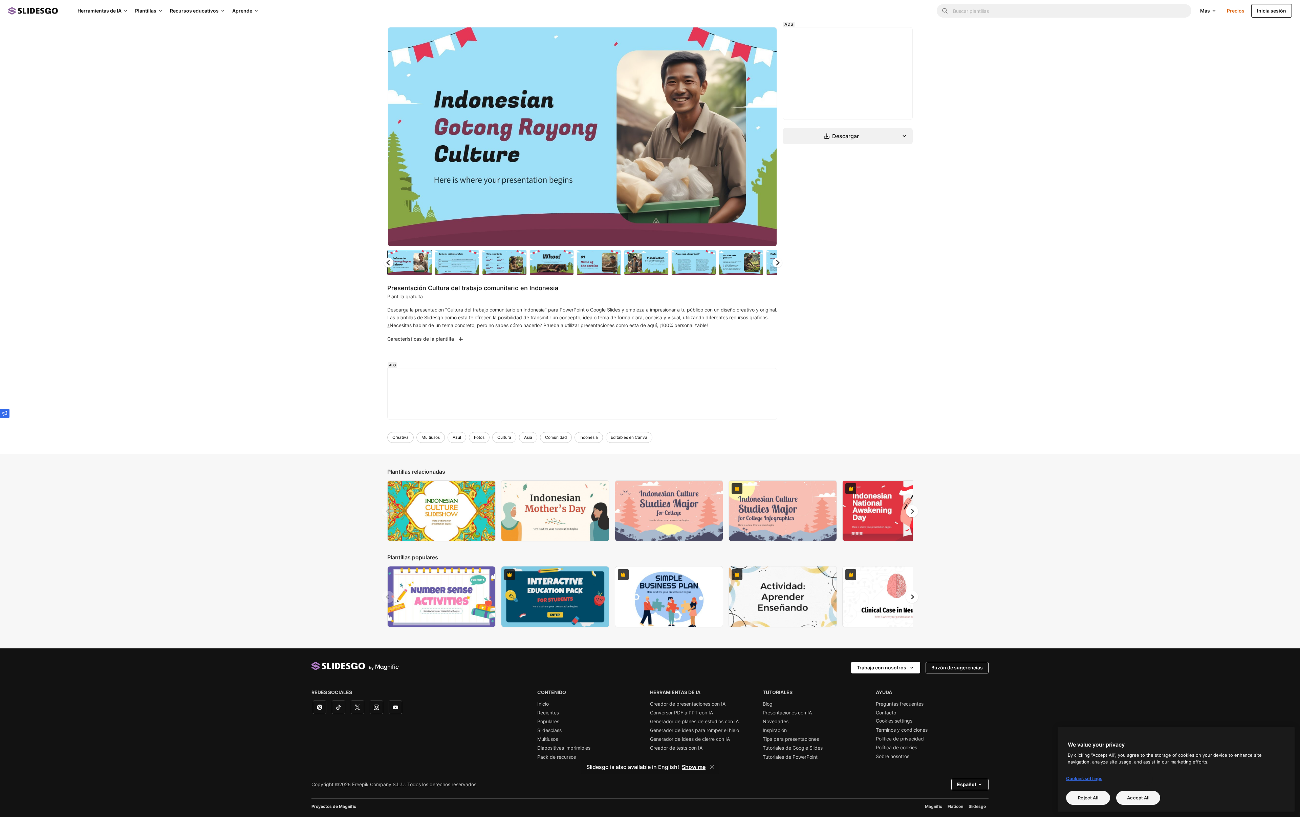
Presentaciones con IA (787, 712)
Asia (528, 437)
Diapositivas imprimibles (563, 748)
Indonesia (589, 437)
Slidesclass (549, 730)
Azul (457, 437)
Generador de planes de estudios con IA (694, 721)
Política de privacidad (900, 738)
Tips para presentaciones (791, 739)
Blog (768, 704)
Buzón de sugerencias (957, 667)
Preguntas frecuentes (900, 704)
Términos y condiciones (902, 730)
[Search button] (945, 11)
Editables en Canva (629, 437)
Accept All (1138, 797)
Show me (694, 767)
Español (966, 784)
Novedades (775, 721)
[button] (777, 262)
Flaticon (955, 806)
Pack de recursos (556, 757)
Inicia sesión (1271, 11)
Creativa (400, 437)
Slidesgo (977, 806)
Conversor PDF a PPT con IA (681, 712)
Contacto (886, 712)
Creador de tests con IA (676, 748)
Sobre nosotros (892, 756)
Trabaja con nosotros (881, 667)
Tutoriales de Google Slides (793, 748)
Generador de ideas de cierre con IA (690, 739)
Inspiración (775, 730)
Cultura (504, 437)
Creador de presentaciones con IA (687, 704)
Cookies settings (894, 721)
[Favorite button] (748, 38)
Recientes (548, 712)
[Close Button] (712, 766)
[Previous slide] (388, 511)
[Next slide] (767, 137)
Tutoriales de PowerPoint (790, 757)
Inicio (543, 704)
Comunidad (556, 437)
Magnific (933, 806)
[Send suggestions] (4, 413)
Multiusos (430, 437)
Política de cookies (896, 747)
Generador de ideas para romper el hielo (694, 730)
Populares (548, 721)
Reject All (1088, 797)
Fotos (479, 437)
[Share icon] (765, 38)
